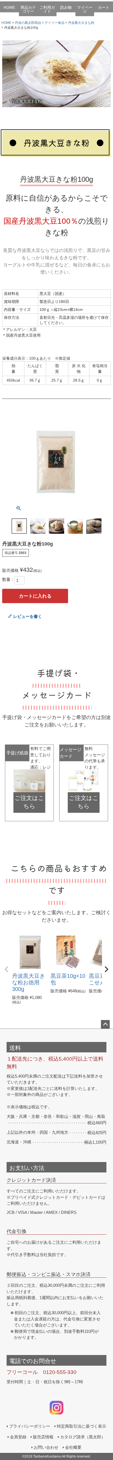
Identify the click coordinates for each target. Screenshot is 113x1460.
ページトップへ (105, 1024)
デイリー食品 (54, 23)
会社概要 (73, 1447)
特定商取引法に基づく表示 (81, 1426)
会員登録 (18, 1437)
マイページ (84, 9)
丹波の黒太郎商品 (28, 23)
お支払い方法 (26, 1168)
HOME (9, 7)
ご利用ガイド (47, 9)
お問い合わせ (46, 1447)
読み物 (66, 7)
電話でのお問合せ (32, 1361)
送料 (15, 1048)
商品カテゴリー (28, 9)
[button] (6, 969)
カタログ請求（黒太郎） (82, 1437)
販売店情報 (43, 1437)
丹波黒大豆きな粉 (81, 23)
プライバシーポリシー (29, 1426)
